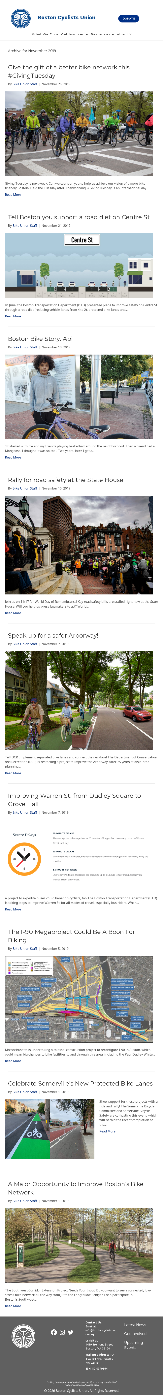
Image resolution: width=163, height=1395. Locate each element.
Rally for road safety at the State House (65, 480)
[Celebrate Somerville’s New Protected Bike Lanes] (49, 1129)
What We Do (43, 34)
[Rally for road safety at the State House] (79, 545)
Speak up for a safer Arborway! (53, 635)
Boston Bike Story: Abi (40, 338)
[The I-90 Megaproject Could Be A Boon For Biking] (79, 999)
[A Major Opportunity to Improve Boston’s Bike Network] (79, 1245)
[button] (57, 34)
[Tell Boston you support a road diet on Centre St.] (79, 265)
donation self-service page (85, 1384)
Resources (101, 34)
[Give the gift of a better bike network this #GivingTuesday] (79, 133)
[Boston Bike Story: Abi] (79, 396)
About (122, 34)
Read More (13, 194)
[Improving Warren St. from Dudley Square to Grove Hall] (79, 855)
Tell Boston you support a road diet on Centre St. (79, 217)
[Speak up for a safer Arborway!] (79, 700)
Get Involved (73, 34)
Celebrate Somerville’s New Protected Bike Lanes (80, 1083)
